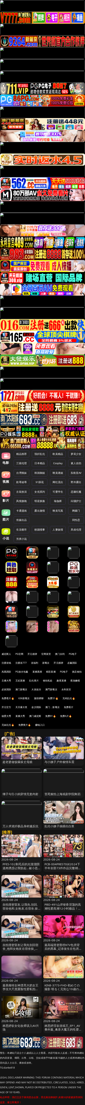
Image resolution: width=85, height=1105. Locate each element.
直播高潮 (37, 671)
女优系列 (39, 491)
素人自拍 (76, 463)
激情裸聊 (39, 698)
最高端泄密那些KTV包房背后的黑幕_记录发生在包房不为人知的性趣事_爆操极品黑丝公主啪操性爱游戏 (63, 950)
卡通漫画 (21, 510)
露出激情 (39, 510)
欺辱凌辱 (21, 482)
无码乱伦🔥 (68, 698)
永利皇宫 (66, 689)
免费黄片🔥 (24, 725)
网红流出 (58, 482)
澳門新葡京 (51, 689)
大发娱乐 (36, 689)
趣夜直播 (61, 680)
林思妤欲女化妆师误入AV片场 (21, 1027)
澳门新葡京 (21, 689)
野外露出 (76, 482)
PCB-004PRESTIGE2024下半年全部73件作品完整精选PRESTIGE (62, 868)
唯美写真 (58, 510)
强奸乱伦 (39, 454)
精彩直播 (51, 671)
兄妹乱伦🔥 (8, 725)
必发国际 (6, 689)
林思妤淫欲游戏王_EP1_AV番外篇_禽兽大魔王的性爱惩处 (63, 1029)
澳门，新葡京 (52, 707)
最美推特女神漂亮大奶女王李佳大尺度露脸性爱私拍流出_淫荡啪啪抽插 (21, 989)
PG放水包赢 (21, 671)
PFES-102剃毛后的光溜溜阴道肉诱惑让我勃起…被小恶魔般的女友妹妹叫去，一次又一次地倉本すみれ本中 (21, 869)
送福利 (34, 662)
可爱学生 (58, 491)
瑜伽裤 (58, 501)
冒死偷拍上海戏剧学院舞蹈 (62, 794)
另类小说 (21, 539)
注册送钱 (6, 662)
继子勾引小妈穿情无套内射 (21, 794)
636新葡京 (24, 698)
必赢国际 (72, 662)
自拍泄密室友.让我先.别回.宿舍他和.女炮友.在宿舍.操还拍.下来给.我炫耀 (20, 908)
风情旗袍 (21, 501)
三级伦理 (21, 463)
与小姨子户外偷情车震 (59, 762)
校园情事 (39, 529)
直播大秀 (20, 716)
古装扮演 (21, 491)
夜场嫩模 (75, 680)
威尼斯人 (6, 654)
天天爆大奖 (21, 707)
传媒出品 (21, 520)
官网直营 (46, 654)
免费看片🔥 (8, 698)
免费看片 (69, 707)
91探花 (40, 482)
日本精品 (39, 463)
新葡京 (45, 662)
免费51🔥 (53, 698)
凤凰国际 (6, 671)
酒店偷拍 (77, 671)
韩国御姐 (39, 473)
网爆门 (76, 510)
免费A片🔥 (66, 716)
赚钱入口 (40, 725)
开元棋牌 (32, 654)
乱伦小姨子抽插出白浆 (59, 826)
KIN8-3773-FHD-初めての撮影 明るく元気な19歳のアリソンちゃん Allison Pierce (63, 989)
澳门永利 (60, 654)
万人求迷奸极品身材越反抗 (21, 826)
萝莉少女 (76, 454)
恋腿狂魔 (76, 491)
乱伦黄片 (34, 680)
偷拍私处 (48, 680)
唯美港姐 (58, 473)
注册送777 (21, 662)
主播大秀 (6, 680)
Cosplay (58, 463)
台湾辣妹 (21, 473)
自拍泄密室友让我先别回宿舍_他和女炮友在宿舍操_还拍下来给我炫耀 (21, 948)
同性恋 (76, 520)
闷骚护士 (76, 501)
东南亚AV (76, 473)
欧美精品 (58, 454)
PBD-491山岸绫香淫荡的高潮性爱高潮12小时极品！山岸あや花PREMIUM (62, 908)
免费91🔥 (50, 716)
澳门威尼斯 (35, 716)
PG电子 (73, 654)
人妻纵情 (58, 529)
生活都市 (21, 529)
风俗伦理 (76, 529)
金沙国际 (36, 707)
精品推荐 (21, 454)
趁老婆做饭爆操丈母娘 (18, 762)
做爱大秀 (6, 716)
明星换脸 (39, 501)
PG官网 (19, 654)
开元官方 (6, 707)
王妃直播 (20, 680)
